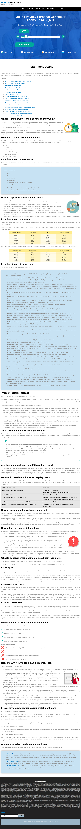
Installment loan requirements (13, 85)
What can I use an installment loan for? (15, 83)
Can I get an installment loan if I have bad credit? (17, 98)
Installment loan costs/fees (12, 90)
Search (21, 815)
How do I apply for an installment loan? (15, 88)
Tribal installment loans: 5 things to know (16, 96)
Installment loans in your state (13, 92)
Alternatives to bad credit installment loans (16, 116)
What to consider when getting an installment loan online (20, 107)
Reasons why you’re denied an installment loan (17, 111)
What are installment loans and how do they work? (18, 81)
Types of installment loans (12, 94)
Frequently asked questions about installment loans (18, 113)
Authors (3, 812)
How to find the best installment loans (15, 105)
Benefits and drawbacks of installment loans (16, 109)
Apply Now (24, 45)
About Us (21, 8)
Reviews (30, 8)
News (61, 8)
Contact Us (40, 8)
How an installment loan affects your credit (16, 103)
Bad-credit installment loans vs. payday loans (17, 100)
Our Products (51, 8)
